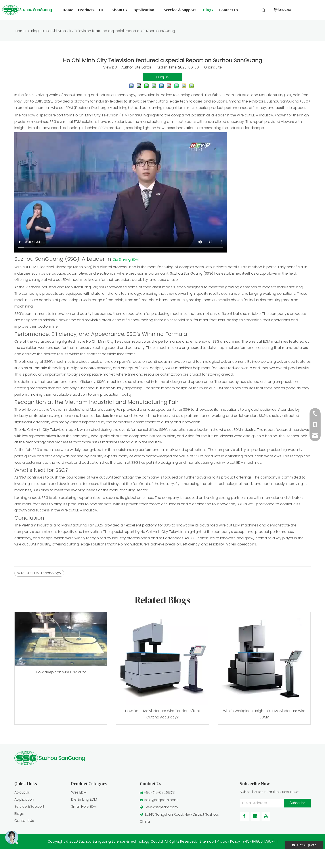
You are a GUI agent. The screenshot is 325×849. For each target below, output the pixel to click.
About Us (22, 792)
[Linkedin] (255, 816)
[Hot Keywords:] (263, 10)
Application (24, 799)
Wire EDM (78, 792)
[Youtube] (266, 816)
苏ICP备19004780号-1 (260, 841)
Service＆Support (29, 806)
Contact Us (24, 820)
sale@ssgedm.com (161, 799)
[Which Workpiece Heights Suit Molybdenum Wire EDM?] (264, 658)
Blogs (19, 813)
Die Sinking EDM (84, 799)
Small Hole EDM (84, 806)
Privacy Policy (228, 841)
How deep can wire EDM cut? (61, 672)
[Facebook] (244, 816)
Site (219, 67)
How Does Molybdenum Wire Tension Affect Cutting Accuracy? (162, 714)
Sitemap (207, 841)
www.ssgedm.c (159, 807)
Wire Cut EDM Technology (39, 572)
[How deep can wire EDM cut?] (61, 639)
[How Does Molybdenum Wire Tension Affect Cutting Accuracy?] (162, 658)
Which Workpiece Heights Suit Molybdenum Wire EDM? (264, 714)
